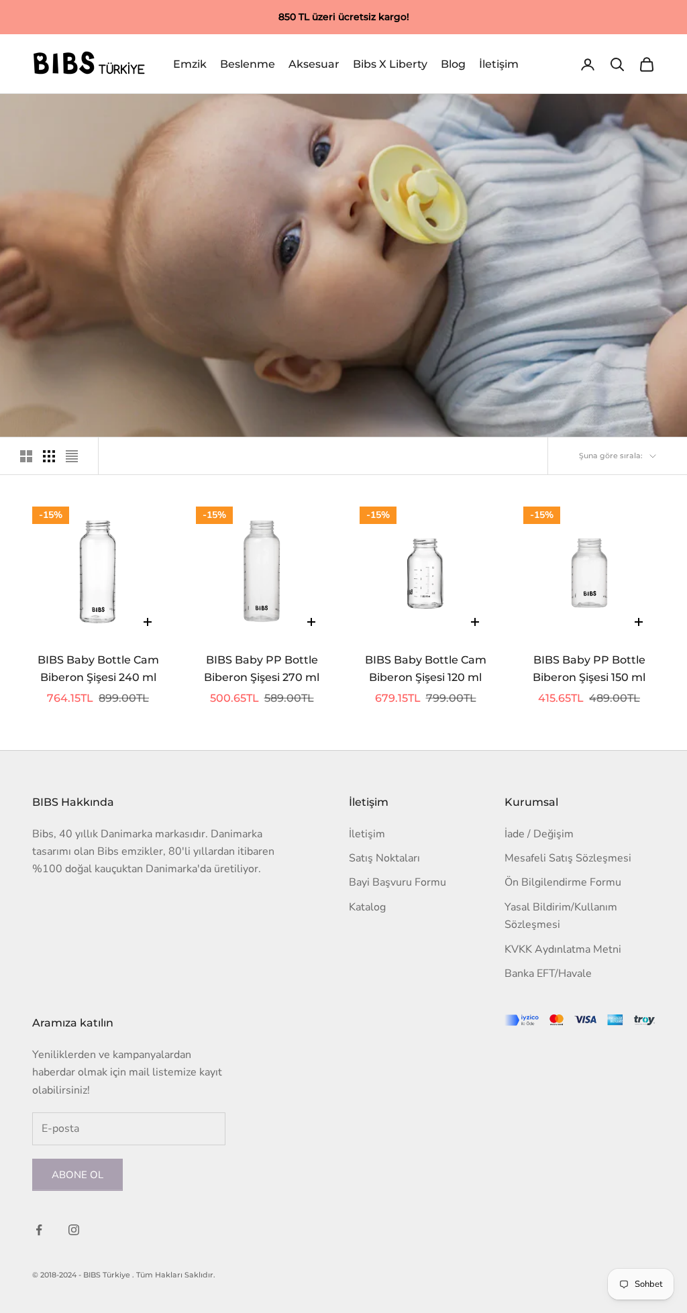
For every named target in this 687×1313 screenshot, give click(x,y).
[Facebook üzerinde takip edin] (39, 1230)
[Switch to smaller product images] (49, 456)
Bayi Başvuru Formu (397, 882)
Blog (453, 64)
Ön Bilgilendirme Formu (563, 882)
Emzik (190, 64)
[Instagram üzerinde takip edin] (74, 1230)
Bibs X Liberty (390, 64)
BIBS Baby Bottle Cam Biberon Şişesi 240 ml (98, 668)
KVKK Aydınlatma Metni (563, 949)
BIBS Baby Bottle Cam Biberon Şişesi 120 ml (425, 668)
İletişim (499, 64)
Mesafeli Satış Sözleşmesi (568, 858)
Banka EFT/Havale (548, 973)
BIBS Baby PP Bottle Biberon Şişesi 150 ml (589, 668)
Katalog (367, 907)
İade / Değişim (539, 834)
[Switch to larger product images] (26, 456)
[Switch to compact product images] (72, 456)
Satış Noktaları (384, 858)
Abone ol (77, 1174)
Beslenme (247, 64)
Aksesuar (313, 64)
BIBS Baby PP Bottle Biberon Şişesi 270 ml (261, 668)
